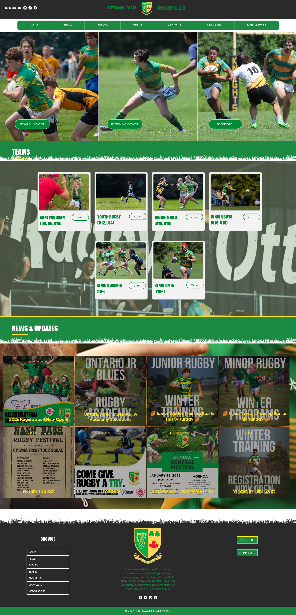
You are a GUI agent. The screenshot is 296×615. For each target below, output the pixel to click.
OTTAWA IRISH (121, 7)
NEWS (32, 558)
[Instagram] (30, 8)
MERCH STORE (37, 591)
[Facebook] (35, 8)
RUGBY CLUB (171, 8)
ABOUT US (35, 578)
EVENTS (33, 565)
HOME (32, 552)
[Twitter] (25, 8)
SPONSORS (35, 584)
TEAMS (33, 571)
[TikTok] (140, 597)
